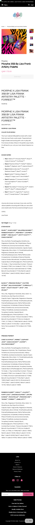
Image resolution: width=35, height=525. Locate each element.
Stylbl (16, 521)
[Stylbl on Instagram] (18, 480)
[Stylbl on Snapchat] (22, 480)
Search (17, 464)
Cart (32, 5)
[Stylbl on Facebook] (13, 480)
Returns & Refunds (17, 469)
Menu (5, 5)
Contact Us (17, 462)
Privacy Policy (17, 471)
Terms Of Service (17, 467)
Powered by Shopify (24, 521)
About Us (17, 460)
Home (2, 26)
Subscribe (28, 494)
